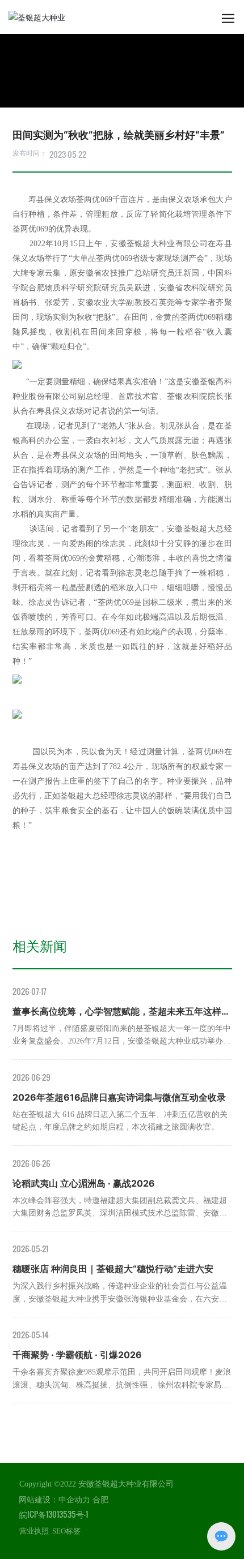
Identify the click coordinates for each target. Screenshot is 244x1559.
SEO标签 (66, 1531)
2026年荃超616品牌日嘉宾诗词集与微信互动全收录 (119, 1097)
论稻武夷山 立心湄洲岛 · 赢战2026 (83, 1183)
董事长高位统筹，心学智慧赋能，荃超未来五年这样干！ (116, 1013)
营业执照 (34, 1531)
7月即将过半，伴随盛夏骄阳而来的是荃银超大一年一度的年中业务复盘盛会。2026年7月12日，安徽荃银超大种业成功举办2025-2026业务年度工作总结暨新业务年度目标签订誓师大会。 (121, 1041)
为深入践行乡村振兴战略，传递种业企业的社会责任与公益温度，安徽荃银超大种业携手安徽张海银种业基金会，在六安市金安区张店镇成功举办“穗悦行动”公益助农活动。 (119, 1299)
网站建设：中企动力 (54, 1500)
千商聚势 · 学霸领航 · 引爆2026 (77, 1354)
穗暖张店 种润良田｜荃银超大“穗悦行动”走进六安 (112, 1268)
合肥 (100, 1500)
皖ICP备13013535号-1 (53, 1514)
